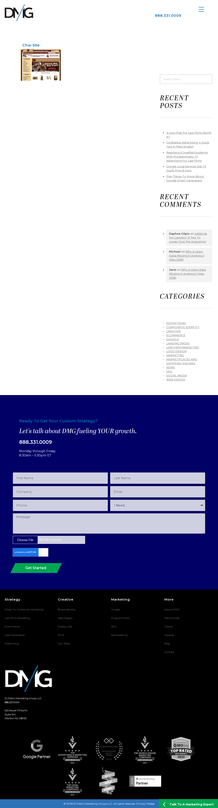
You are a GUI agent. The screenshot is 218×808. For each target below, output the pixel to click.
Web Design (175, 379)
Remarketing (119, 635)
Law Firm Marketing (182, 347)
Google (172, 339)
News (170, 367)
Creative (173, 331)
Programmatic (120, 618)
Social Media (176, 375)
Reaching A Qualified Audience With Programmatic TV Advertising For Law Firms (187, 156)
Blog (167, 643)
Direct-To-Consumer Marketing (24, 609)
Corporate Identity (182, 327)
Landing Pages (178, 343)
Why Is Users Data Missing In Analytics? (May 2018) (187, 255)
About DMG (171, 609)
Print (61, 635)
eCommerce (175, 335)
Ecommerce (12, 626)
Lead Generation (15, 635)
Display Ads (65, 626)
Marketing (175, 355)
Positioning (12, 643)
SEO (169, 371)
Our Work (64, 643)
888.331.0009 (168, 15)
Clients (168, 626)
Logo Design (176, 351)
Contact (169, 652)
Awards (169, 635)
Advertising (176, 323)
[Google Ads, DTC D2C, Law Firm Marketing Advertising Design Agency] (19, 12)
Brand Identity (67, 609)
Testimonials (171, 618)
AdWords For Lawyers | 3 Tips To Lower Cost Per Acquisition (188, 237)
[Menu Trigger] (201, 9)
